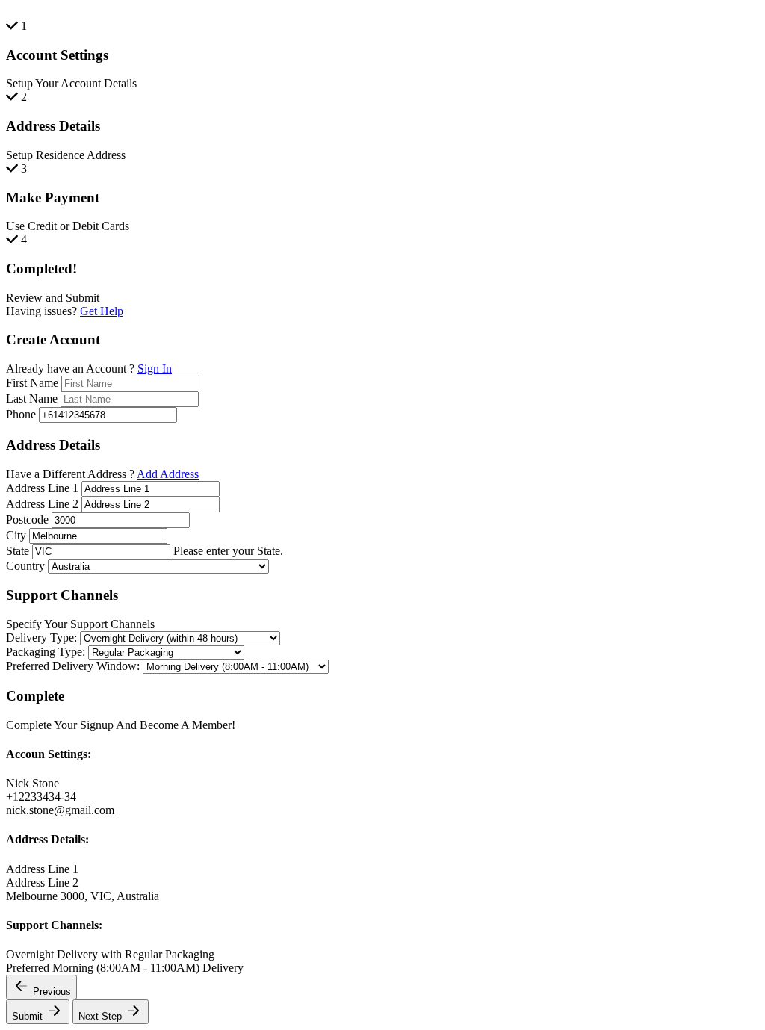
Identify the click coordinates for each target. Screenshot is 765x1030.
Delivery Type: (41, 637)
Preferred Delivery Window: (73, 666)
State (17, 551)
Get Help (101, 311)
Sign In (154, 368)
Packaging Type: (45, 651)
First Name (32, 382)
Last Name (32, 398)
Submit (29, 1016)
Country (25, 565)
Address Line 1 (42, 488)
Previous (52, 991)
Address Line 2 (42, 503)
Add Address (168, 474)
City (16, 535)
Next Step (101, 1016)
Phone (21, 414)
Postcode (27, 519)
